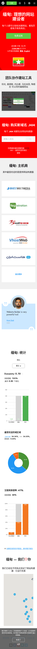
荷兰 (18, 366)
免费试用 (18, 35)
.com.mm (7, 436)
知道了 (18, 640)
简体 (21, 51)
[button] (11, 3)
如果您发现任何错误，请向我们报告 (19, 548)
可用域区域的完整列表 (16, 148)
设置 (18, 644)
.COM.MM (16, 48)
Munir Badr (10, 320)
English (27, 51)
